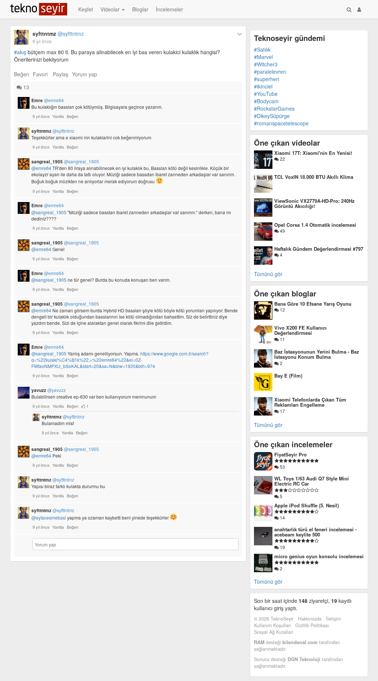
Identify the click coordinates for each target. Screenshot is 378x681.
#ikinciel (263, 86)
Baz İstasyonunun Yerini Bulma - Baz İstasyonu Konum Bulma (316, 354)
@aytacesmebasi (48, 517)
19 (282, 547)
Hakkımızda (310, 618)
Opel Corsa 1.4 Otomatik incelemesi (315, 224)
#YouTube (266, 93)
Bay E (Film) (288, 375)
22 (282, 159)
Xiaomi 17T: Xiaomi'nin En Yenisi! (313, 152)
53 (282, 466)
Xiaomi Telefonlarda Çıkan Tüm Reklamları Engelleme (310, 402)
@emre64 (41, 168)
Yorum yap (84, 74)
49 (282, 230)
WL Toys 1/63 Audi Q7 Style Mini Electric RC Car (311, 481)
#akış (20, 52)
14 (282, 517)
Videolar (110, 9)
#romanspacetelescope (281, 123)
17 (282, 411)
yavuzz (48, 390)
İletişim (333, 618)
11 (282, 339)
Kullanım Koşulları (272, 625)
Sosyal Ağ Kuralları (273, 632)
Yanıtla (58, 116)
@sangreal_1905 (48, 212)
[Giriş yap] (359, 9)
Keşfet (85, 9)
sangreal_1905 (65, 161)
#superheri (266, 79)
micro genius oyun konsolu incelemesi (319, 556)
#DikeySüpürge (272, 115)
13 (25, 87)
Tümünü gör (268, 274)
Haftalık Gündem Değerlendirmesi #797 (318, 248)
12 (282, 309)
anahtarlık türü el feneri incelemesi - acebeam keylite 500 (315, 532)
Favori (40, 74)
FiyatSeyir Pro (290, 454)
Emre (47, 100)
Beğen (21, 74)
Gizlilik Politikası (312, 625)
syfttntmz (58, 33)
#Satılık (262, 49)
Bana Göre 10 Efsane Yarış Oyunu (312, 303)
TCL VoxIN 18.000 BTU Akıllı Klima (313, 176)
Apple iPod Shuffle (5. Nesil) (306, 505)
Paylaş (60, 74)
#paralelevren (270, 71)
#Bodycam (266, 101)
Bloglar (140, 9)
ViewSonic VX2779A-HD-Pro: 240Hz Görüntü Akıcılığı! (314, 203)
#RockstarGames (274, 108)
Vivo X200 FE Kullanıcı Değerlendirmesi (300, 330)
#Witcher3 (266, 64)
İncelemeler (169, 9)
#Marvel (263, 56)
